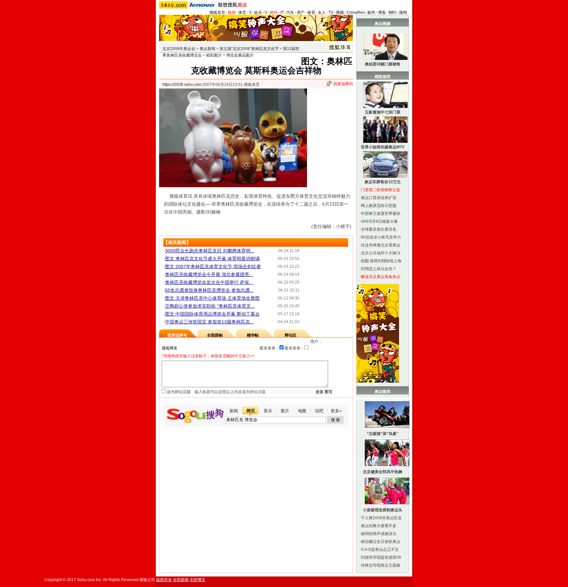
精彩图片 (214, 55)
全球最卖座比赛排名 (378, 229)
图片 (285, 410)
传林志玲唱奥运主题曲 (380, 565)
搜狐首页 (217, 12)
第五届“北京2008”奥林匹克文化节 (249, 48)
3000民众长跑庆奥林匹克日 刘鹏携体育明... (209, 250)
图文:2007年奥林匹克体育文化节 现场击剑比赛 (213, 266)
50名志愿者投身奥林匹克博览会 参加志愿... (209, 290)
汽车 (290, 12)
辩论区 (290, 335)
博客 (382, 12)
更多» (336, 410)
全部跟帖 (215, 335)
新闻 (232, 12)
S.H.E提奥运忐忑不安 (380, 549)
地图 (302, 410)
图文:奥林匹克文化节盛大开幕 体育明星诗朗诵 (212, 258)
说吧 (319, 410)
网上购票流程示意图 (378, 205)
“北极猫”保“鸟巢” (382, 433)
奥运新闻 (207, 48)
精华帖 (253, 335)
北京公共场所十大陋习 (380, 253)
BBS (392, 12)
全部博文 (197, 579)
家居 (311, 12)
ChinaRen (355, 12)
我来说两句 (343, 84)
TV (330, 12)
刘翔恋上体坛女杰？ (378, 269)
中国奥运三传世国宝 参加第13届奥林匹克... (209, 321)
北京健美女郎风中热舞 (382, 472)
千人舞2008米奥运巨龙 (381, 518)
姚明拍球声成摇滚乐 (378, 533)
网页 (251, 410)
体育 (242, 12)
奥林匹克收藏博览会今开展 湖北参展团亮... (209, 274)
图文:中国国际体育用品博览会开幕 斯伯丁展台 (212, 314)
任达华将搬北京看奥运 (380, 245)
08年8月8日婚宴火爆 (379, 221)
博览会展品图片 (240, 55)
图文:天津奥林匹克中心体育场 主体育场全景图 (212, 298)
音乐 (268, 410)
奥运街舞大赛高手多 (378, 525)
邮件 (371, 12)
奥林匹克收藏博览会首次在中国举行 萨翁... (209, 282)
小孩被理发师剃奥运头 (382, 510)
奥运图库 (382, 391)
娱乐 (258, 12)
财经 (274, 12)
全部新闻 (181, 579)
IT (282, 12)
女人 (322, 12)
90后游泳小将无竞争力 (381, 237)
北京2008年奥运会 (178, 48)
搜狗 (403, 12)
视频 (340, 12)
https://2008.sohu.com (181, 84)
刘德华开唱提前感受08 (381, 557)
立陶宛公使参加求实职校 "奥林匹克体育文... (210, 306)
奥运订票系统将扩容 (378, 197)
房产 (301, 12)
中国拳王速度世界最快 (380, 213)
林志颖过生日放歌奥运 (380, 541)
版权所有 (164, 579)
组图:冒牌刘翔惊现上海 (381, 261)
